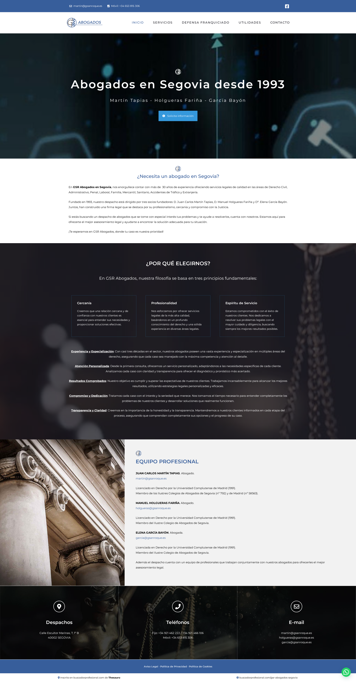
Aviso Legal (151, 666)
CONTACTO (280, 22)
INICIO (138, 22)
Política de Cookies (200, 666)
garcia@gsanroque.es (151, 538)
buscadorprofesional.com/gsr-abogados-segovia (268, 677)
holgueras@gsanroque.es (153, 508)
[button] (346, 672)
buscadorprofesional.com (88, 677)
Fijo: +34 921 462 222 (166, 633)
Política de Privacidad (173, 666)
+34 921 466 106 (193, 633)
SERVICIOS (163, 22)
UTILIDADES (250, 22)
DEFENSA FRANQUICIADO (205, 22)
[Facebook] (287, 6)
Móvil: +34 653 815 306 (125, 6)
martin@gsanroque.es (87, 6)
